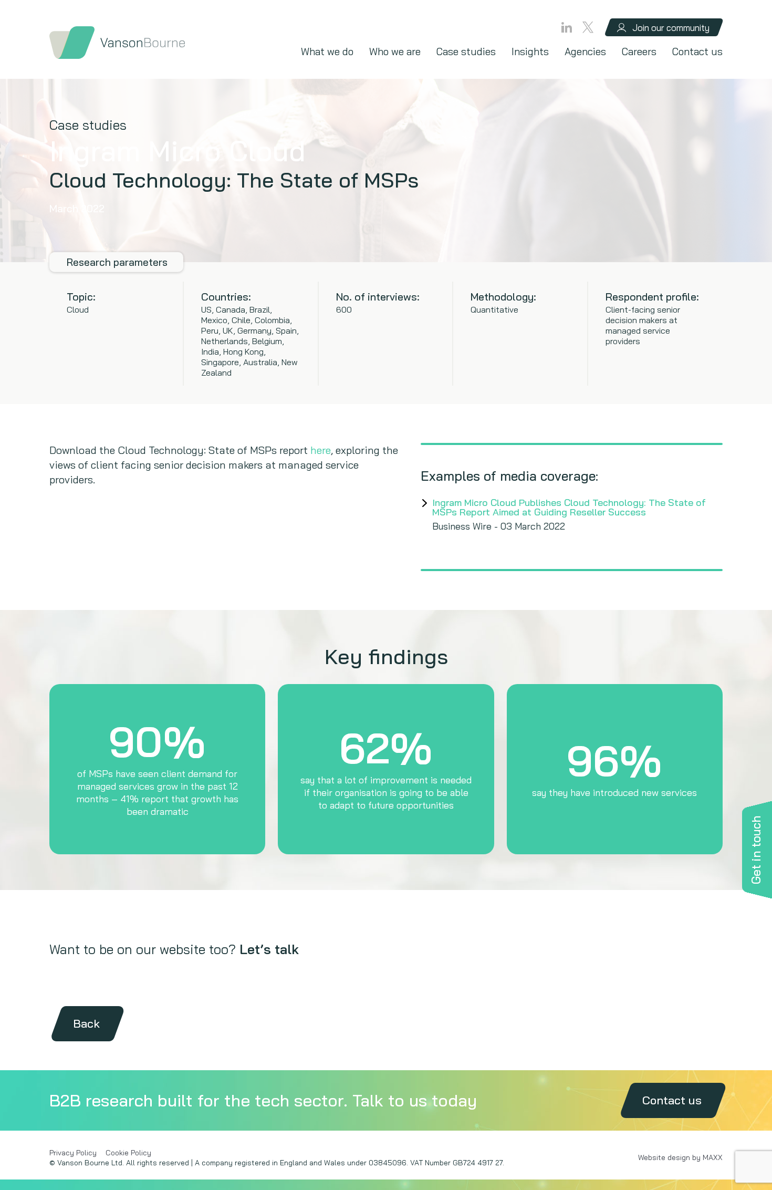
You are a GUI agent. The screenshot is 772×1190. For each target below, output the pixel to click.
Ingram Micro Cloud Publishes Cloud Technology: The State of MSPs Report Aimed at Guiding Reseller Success (569, 507)
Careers (639, 51)
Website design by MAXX (680, 1157)
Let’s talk (269, 949)
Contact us (697, 51)
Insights (530, 51)
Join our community (671, 27)
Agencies (585, 51)
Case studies (466, 51)
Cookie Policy (128, 1152)
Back (86, 1023)
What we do (327, 51)
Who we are (395, 51)
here (320, 450)
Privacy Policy (73, 1152)
